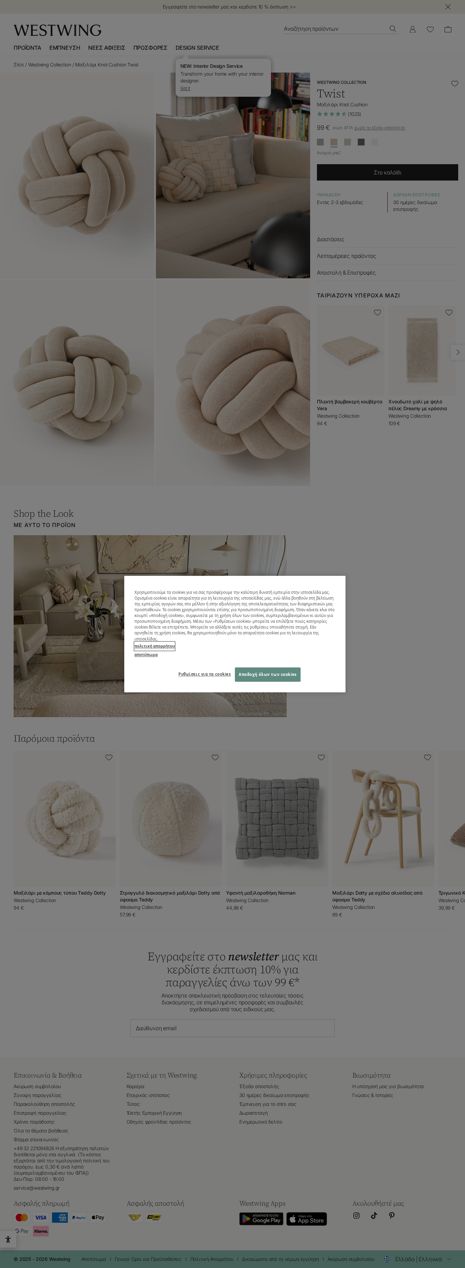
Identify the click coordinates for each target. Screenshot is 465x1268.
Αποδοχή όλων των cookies (268, 674)
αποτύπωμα (146, 654)
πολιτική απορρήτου (154, 646)
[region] (235, 634)
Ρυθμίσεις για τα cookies (204, 674)
